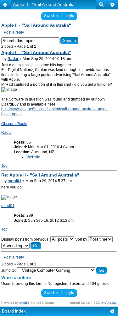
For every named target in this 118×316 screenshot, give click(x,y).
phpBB (25, 302)
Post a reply (14, 32)
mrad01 (14, 181)
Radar (13, 59)
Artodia (110, 302)
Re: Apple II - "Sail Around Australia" (40, 174)
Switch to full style (59, 16)
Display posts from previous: (25, 239)
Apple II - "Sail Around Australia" (44, 4)
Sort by (81, 239)
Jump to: (8, 270)
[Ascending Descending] (21, 246)
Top (4, 165)
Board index (14, 310)
